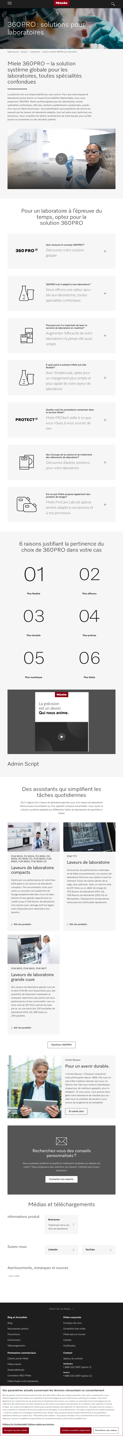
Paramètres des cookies (106, 1430)
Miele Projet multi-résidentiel (23, 1381)
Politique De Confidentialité (14, 1424)
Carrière (67, 1340)
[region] (61, 1411)
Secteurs (24, 52)
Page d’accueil (13, 52)
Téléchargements (16, 1346)
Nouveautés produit (18, 1329)
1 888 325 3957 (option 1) (77, 1367)
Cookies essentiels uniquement (76, 1430)
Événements (14, 1340)
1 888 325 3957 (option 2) (77, 1376)
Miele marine (14, 1364)
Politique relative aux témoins (40, 1424)
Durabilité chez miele (74, 1329)
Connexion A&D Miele (19, 1376)
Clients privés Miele (18, 1359)
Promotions (14, 1334)
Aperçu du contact (73, 1359)
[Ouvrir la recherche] (113, 4)
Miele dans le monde (74, 1334)
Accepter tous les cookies (15, 1430)
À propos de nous (72, 1323)
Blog (10, 1323)
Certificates (69, 1346)
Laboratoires (35, 52)
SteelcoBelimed (16, 1370)
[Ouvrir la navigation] (10, 4)
